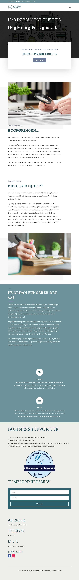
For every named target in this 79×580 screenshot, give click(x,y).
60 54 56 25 (12, 1)
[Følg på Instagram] (13, 555)
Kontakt (39, 60)
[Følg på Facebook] (9, 555)
